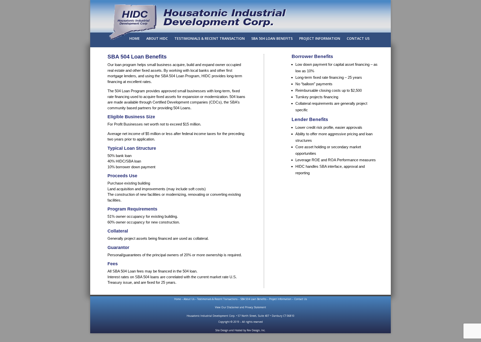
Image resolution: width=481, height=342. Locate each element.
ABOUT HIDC (157, 39)
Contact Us (300, 299)
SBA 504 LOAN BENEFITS (272, 39)
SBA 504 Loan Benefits (253, 299)
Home (177, 299)
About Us (189, 299)
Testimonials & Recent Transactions (217, 299)
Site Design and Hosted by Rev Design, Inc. (240, 330)
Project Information (280, 299)
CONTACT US (358, 39)
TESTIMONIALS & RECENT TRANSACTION (209, 39)
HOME (134, 39)
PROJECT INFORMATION (319, 39)
